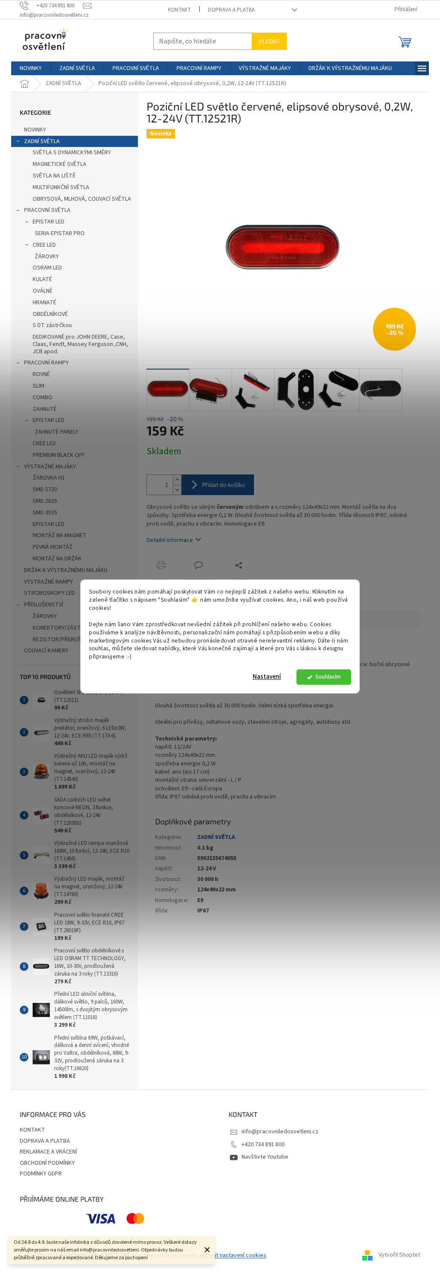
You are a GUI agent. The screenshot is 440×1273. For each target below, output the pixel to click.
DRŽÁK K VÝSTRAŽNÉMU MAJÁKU (65, 570)
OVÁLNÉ (42, 291)
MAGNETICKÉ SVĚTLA (59, 164)
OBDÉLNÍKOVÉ (50, 314)
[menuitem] (30, 68)
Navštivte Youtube (264, 1157)
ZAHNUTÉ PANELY (56, 432)
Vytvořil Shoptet (399, 1255)
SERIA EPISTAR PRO (60, 233)
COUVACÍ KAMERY (46, 650)
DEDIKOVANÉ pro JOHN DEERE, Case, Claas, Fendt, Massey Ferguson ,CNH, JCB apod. (80, 344)
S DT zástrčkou (52, 325)
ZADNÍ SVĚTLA (42, 141)
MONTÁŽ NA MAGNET (59, 535)
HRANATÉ (44, 302)
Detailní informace (170, 540)
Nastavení (267, 677)
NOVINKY (35, 129)
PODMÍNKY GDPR (41, 1173)
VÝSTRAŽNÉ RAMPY (48, 582)
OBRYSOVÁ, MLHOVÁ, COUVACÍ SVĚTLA (82, 199)
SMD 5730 (45, 489)
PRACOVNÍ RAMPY (46, 362)
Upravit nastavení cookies (233, 1255)
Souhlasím (328, 677)
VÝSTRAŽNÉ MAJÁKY (50, 466)
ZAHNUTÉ (45, 409)
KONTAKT (179, 10)
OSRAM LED (47, 267)
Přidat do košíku (223, 484)
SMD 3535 (45, 512)
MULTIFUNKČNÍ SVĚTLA (61, 187)
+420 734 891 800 (262, 1144)
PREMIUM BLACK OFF (59, 455)
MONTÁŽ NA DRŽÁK (57, 558)
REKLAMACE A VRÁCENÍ (48, 1152)
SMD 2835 (45, 501)
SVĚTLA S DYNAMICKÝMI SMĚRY (72, 152)
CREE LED (44, 245)
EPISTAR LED (48, 221)
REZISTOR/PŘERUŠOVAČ (64, 639)
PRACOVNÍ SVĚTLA (47, 210)
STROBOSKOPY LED (49, 593)
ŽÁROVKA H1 (49, 478)
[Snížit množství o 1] (177, 490)
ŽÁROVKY (47, 256)
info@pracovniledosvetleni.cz (279, 1131)
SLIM (38, 386)
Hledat (269, 41)
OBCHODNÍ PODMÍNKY (47, 1163)
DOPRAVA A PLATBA (231, 10)
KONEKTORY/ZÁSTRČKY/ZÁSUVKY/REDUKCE (85, 628)
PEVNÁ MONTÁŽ (53, 547)
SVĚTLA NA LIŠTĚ (54, 175)
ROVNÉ (41, 374)
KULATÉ (42, 279)
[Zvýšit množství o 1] (177, 480)
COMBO (42, 397)
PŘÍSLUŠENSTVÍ (43, 604)
